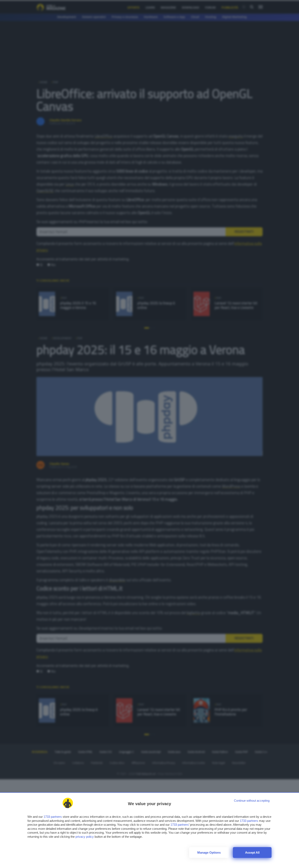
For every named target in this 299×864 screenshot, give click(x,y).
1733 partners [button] (53, 816)
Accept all (252, 852)
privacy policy (84, 836)
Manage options (209, 852)
